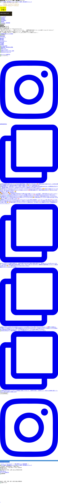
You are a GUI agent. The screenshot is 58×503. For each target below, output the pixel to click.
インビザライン (3, 41)
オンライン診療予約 (4, 472)
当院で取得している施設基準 (20, 463)
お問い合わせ (3, 471)
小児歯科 (2, 43)
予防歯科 (2, 44)
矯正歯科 (2, 39)
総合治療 (2, 42)
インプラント (3, 37)
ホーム (2, 463)
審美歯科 (2, 38)
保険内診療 (2, 36)
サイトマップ (9, 463)
